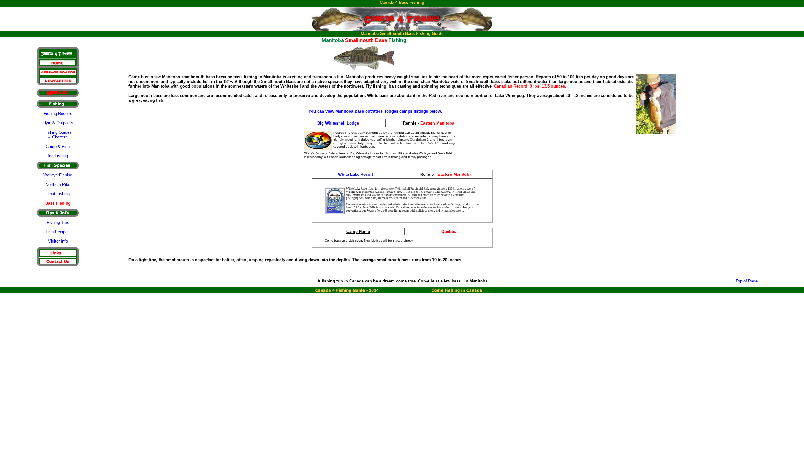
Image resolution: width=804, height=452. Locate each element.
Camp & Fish (58, 146)
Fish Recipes (58, 231)
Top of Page (747, 281)
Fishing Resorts (58, 113)
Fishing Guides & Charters (58, 134)
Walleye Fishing (57, 175)
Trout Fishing (58, 193)
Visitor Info (58, 241)
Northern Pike (58, 184)
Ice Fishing (58, 155)
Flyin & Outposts (57, 123)
